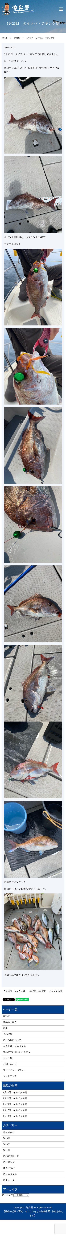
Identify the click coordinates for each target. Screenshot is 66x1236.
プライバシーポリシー (14, 1070)
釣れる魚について (12, 1040)
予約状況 (7, 1034)
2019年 (6, 1138)
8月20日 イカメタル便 (15, 1104)
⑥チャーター (10, 1180)
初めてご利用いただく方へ (16, 1052)
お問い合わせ (10, 1064)
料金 (5, 1028)
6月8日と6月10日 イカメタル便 (45, 991)
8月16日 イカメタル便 (15, 1116)
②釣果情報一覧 (11, 1156)
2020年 (6, 1144)
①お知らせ (8, 1132)
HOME (4, 38)
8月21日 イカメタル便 (15, 1098)
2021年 (17, 38)
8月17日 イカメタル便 (15, 1110)
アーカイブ (7, 1195)
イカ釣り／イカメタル (14, 1046)
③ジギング (8, 1162)
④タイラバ (8, 1168)
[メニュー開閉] (61, 9)
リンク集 (7, 1058)
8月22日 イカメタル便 (15, 1092)
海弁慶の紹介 (10, 1022)
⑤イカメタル (10, 1174)
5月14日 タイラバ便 (14, 991)
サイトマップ (10, 1076)
